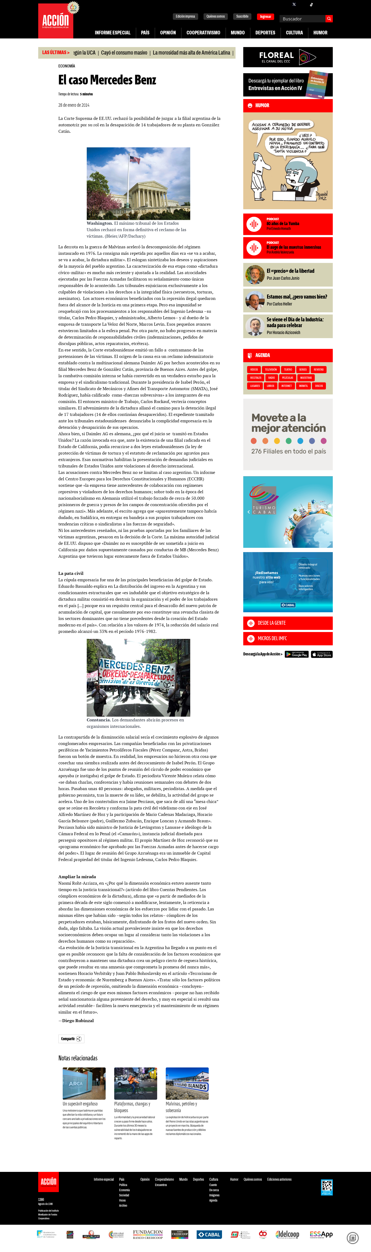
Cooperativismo (203, 33)
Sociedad (124, 1195)
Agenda (213, 1200)
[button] (286, 543)
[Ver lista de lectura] (352, 1238)
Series (303, 369)
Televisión (271, 369)
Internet (286, 386)
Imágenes (214, 1195)
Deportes (265, 33)
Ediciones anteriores (279, 1180)
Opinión (168, 33)
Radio (271, 378)
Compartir (68, 1039)
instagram (303, 4)
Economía (66, 66)
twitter (294, 4)
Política (123, 1185)
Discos (319, 386)
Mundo (238, 33)
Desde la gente (272, 623)
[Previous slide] (248, 512)
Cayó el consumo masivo (96, 53)
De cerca (214, 1190)
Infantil (303, 386)
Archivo (123, 1205)
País (145, 33)
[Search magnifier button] (329, 18)
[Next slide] (327, 512)
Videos (254, 369)
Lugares (255, 386)
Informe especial (113, 33)
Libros (270, 386)
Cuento (213, 1185)
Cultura (294, 33)
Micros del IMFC (272, 639)
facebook (285, 4)
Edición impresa (185, 16)
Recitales (255, 378)
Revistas (319, 369)
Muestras (306, 378)
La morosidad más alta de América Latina (163, 53)
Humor (320, 33)
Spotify (328, 4)
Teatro (288, 369)
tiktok (311, 4)
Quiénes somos (216, 16)
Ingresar (265, 17)
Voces (122, 1200)
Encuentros (161, 1185)
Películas (287, 378)
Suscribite (242, 16)
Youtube (320, 4)
